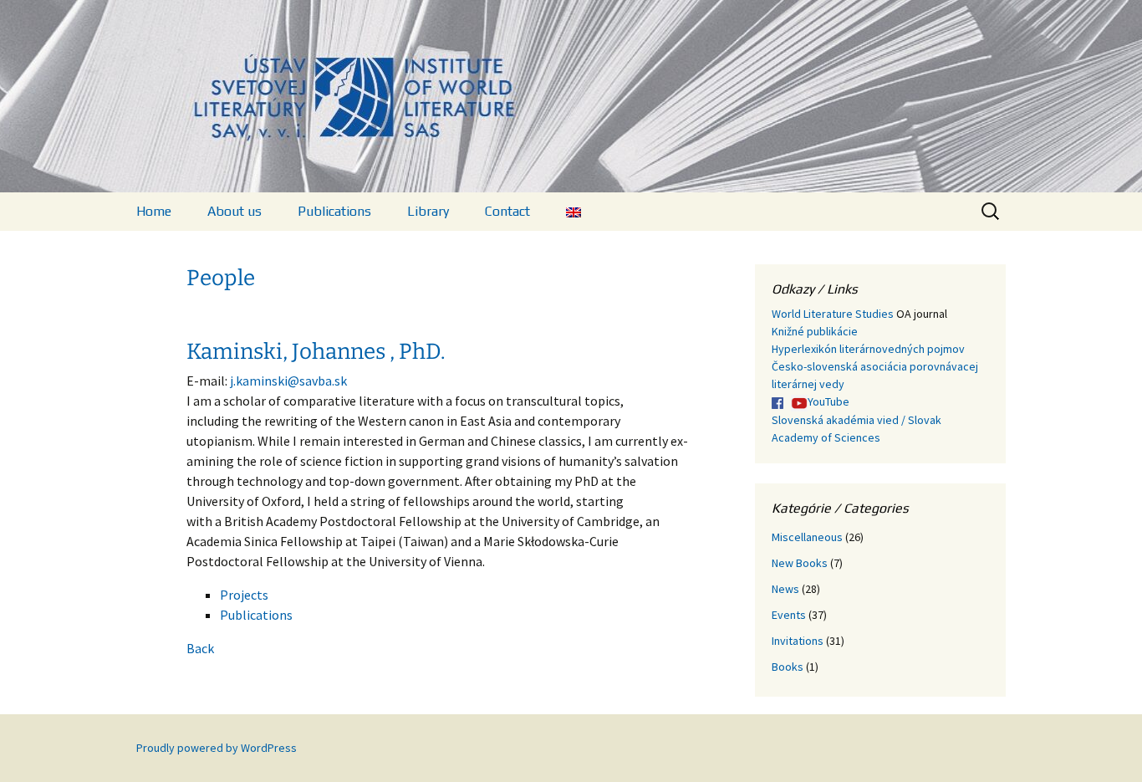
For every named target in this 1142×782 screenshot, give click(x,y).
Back (200, 648)
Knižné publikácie (815, 331)
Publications (334, 211)
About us (234, 211)
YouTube (828, 401)
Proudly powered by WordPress (216, 747)
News (785, 588)
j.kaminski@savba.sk (288, 380)
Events (789, 614)
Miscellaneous (807, 536)
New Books (800, 562)
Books (787, 666)
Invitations (797, 640)
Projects (244, 594)
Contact (507, 211)
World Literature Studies (833, 313)
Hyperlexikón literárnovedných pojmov (868, 348)
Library (428, 211)
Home (153, 211)
